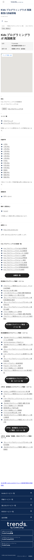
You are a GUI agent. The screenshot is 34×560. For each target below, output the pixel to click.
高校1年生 (6, 172)
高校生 (5, 170)
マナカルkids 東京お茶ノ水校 (12, 412)
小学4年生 (6, 153)
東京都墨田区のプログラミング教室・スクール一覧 (17, 380)
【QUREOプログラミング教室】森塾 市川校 (16, 403)
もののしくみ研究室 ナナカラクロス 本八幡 (16, 391)
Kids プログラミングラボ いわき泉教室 (15, 251)
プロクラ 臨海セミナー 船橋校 (12, 410)
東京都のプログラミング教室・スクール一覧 (17, 326)
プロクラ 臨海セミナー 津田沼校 (13, 405)
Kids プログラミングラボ (15, 109)
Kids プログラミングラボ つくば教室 (14, 255)
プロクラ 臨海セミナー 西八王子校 (13, 295)
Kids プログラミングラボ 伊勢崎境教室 (15, 265)
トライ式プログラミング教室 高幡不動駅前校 (17, 293)
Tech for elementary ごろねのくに (13, 342)
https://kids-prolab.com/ (10, 230)
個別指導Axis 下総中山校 (10, 408)
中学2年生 (6, 165)
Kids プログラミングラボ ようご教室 (14, 260)
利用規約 (30, 556)
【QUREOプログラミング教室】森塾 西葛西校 (17, 314)
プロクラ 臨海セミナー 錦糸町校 (13, 368)
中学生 (5, 160)
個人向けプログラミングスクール (9, 544)
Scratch (5, 211)
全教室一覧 (17, 275)
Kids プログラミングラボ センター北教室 (15, 253)
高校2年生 (6, 175)
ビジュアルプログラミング (11, 123)
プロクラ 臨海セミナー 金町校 (12, 311)
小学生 (5, 144)
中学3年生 (6, 168)
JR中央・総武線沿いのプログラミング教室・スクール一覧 (17, 429)
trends (3, 25)
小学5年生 (6, 156)
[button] (3, 2)
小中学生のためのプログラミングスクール (11, 538)
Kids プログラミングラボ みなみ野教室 (15, 258)
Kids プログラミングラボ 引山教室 (13, 269)
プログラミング (8, 121)
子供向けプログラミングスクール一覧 (15, 25)
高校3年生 (6, 177)
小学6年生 (6, 158)
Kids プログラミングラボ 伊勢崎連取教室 (15, 267)
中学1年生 (6, 163)
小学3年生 (6, 151)
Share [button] (6, 21)
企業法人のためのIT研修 (7, 532)
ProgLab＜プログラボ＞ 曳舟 (12, 365)
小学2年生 (6, 149)
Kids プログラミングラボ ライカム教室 (15, 262)
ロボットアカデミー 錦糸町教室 (13, 363)
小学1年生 (6, 146)
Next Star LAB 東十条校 (10, 290)
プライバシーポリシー (22, 556)
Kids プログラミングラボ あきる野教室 (15, 248)
